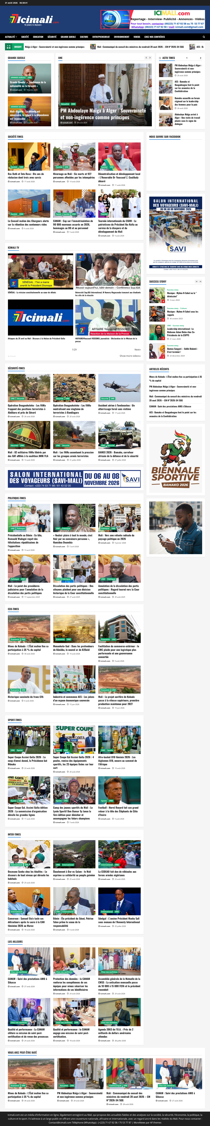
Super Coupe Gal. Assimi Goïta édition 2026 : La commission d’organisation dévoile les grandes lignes (28, 811)
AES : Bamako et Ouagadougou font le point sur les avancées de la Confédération (148, 46)
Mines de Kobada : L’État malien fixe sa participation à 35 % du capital (28, 648)
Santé (58, 214)
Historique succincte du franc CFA (25, 697)
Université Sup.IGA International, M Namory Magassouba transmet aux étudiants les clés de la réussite (108, 294)
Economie (15, 639)
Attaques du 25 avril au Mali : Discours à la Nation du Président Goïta (36, 338)
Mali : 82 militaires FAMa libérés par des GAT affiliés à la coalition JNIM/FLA (28, 454)
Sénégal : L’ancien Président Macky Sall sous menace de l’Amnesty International (119, 920)
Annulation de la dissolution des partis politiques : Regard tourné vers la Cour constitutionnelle (118, 589)
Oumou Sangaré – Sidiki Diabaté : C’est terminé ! (157, 295)
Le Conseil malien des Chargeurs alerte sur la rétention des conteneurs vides (28, 222)
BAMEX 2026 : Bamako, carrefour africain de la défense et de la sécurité (118, 454)
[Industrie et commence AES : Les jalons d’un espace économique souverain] (74, 679)
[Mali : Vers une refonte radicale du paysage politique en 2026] (119, 518)
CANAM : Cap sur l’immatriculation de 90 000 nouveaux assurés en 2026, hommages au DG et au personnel (73, 224)
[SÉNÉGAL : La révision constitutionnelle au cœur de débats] (40, 271)
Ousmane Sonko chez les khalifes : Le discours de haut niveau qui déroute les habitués (28, 875)
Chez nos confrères (154, 36)
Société (25, 36)
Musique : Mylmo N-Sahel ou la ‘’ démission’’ (157, 332)
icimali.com (67, 122)
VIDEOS (137, 36)
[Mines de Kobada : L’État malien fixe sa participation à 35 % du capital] (29, 629)
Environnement (121, 36)
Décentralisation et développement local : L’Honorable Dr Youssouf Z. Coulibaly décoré (119, 177)
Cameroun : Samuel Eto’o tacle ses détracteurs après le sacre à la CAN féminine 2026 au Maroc (26, 922)
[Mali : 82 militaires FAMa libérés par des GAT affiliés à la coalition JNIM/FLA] (29, 435)
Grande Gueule (68, 36)
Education (38, 36)
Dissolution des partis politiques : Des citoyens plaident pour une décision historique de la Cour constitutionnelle (73, 589)
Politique (21, 528)
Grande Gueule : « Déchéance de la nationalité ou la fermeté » (28, 84)
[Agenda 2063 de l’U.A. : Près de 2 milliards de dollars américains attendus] (119, 1012)
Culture (84, 36)
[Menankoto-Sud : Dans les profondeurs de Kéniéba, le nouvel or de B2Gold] (74, 629)
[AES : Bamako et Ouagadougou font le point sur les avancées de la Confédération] (105, 95)
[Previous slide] (146, 58)
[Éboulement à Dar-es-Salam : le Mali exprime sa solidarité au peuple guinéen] (74, 854)
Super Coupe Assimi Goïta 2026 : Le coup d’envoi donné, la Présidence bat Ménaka (27, 760)
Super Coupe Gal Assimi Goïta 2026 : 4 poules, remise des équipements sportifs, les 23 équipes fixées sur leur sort (73, 762)
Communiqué (115, 1085)
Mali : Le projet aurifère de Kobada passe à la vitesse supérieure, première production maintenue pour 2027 (118, 700)
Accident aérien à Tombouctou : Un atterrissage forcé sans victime (116, 407)
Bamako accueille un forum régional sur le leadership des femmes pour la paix (166, 103)
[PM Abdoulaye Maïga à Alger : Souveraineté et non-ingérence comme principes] (80, 1073)
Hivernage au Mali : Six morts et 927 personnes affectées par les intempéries (74, 175)
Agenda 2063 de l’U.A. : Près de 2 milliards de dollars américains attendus (115, 1032)
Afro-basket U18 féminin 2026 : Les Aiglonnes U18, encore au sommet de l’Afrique (117, 760)
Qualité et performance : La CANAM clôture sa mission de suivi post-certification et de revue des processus (28, 1032)
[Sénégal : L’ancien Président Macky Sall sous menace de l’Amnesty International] (119, 901)
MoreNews (139, 1122)
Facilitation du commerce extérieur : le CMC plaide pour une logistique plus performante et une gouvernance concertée (118, 651)
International (16, 865)
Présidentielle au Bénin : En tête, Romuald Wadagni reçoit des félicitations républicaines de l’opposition (25, 540)
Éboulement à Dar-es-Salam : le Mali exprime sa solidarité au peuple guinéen (74, 873)
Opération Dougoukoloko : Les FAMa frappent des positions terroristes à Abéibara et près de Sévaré (27, 408)
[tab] (167, 58)
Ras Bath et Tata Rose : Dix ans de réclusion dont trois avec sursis (26, 175)
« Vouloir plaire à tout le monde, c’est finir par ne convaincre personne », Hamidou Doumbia (72, 538)
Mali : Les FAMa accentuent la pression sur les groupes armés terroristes (73, 454)
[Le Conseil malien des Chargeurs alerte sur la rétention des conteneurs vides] (29, 203)
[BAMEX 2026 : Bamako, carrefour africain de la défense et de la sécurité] (119, 435)
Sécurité (52, 36)
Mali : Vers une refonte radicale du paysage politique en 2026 (116, 537)
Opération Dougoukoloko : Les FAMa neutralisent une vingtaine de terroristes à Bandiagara (72, 408)
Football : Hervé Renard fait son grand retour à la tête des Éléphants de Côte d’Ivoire (118, 811)
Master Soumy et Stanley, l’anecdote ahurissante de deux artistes (157, 314)
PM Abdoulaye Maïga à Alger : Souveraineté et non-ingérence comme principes (166, 70)
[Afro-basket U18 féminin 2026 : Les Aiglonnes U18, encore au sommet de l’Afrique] (119, 740)
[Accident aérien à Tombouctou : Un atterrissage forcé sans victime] (119, 388)
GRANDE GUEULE (18, 77)
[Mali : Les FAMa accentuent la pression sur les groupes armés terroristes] (74, 435)
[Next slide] (150, 58)
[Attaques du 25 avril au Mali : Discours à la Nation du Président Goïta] (40, 317)
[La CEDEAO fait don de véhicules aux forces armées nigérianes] (119, 854)
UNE (73, 104)
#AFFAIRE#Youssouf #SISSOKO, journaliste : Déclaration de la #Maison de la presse (106, 340)
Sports (19, 750)
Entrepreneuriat (101, 36)
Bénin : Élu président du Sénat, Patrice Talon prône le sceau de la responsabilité (73, 922)
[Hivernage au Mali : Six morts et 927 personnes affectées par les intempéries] (74, 156)
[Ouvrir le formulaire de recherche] (204, 37)
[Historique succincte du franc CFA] (29, 679)
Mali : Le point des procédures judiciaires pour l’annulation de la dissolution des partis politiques (25, 589)
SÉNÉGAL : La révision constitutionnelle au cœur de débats (32, 292)
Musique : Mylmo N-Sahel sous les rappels (157, 351)
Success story (172, 290)
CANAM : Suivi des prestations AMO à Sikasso (27, 980)
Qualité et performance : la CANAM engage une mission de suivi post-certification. (71, 1032)
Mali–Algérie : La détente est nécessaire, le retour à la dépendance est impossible (29, 114)
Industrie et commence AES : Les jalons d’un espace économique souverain (73, 698)
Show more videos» (130, 355)
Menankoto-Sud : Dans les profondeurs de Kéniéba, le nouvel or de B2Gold (73, 648)
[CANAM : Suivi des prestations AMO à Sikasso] (29, 961)
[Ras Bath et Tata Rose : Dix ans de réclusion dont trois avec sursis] (29, 156)
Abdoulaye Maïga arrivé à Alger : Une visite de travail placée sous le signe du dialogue (166, 119)
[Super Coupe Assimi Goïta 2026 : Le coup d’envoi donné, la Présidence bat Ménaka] (29, 740)
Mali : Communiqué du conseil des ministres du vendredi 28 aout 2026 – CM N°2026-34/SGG (54, 46)
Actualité (10, 36)
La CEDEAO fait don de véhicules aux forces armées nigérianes (117, 873)
